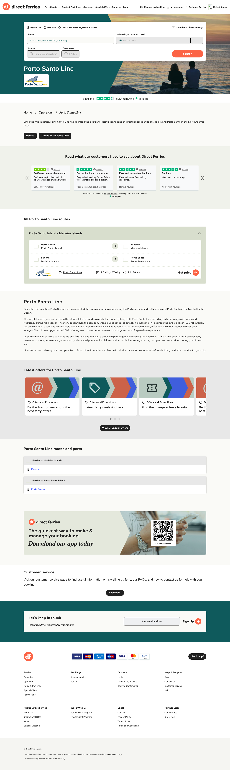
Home (28, 112)
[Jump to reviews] (115, 98)
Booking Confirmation (128, 686)
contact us (112, 754)
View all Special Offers (115, 428)
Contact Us (169, 681)
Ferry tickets (30, 694)
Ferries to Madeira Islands (47, 460)
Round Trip (35, 27)
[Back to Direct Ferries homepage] (21, 7)
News (26, 721)
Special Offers (102, 7)
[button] (115, 233)
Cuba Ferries (170, 712)
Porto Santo (38, 489)
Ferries (74, 681)
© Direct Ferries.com (32, 749)
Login (120, 677)
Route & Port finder (71, 7)
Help (166, 690)
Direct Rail (169, 717)
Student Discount (32, 725)
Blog (125, 7)
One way (51, 27)
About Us (28, 712)
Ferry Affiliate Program (81, 712)
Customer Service (173, 686)
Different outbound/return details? (79, 27)
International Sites (32, 717)
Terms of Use (124, 721)
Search (187, 53)
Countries (116, 7)
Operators (88, 7)
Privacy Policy (124, 717)
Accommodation (78, 677)
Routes (30, 135)
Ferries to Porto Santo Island (48, 480)
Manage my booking (127, 681)
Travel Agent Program (81, 717)
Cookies (121, 712)
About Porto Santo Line (55, 135)
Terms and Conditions (128, 725)
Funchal (35, 469)
